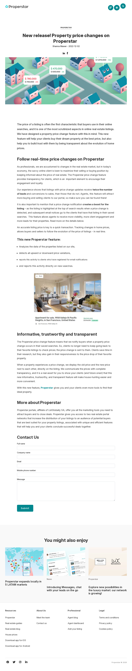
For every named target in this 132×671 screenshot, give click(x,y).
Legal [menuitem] (101, 610)
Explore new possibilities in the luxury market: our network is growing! (108, 590)
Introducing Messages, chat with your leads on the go (64, 589)
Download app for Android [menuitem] (17, 646)
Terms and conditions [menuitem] (109, 617)
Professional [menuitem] (74, 610)
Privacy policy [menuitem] (105, 623)
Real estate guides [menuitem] (13, 623)
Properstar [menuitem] (10, 617)
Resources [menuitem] (10, 610)
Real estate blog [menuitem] (12, 629)
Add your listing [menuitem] (75, 629)
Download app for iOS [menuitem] (15, 640)
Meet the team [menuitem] (43, 617)
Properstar (66, 28)
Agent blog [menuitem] (73, 617)
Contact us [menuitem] (41, 623)
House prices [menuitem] (11, 634)
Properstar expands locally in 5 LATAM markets (23, 583)
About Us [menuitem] (41, 610)
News (49, 579)
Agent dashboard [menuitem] (76, 623)
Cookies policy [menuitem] (106, 629)
